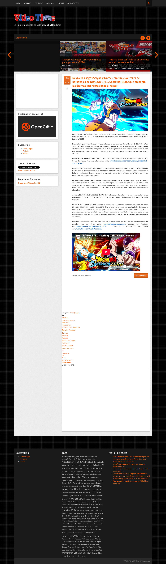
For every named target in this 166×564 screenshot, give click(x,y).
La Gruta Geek (73, 3)
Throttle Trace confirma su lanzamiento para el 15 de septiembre (131, 469)
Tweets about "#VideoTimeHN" (29, 183)
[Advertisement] (37, 91)
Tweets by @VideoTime (26, 170)
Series (25, 153)
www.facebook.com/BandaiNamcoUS (91, 227)
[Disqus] (106, 398)
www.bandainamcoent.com (114, 224)
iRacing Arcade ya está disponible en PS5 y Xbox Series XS (130, 482)
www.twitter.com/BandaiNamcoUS (88, 229)
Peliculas (26, 151)
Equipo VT (39, 3)
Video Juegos (28, 148)
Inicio (18, 3)
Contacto (27, 3)
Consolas (50, 3)
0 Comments (66, 362)
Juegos (61, 3)
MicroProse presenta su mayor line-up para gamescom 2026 (128, 465)
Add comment (141, 275)
